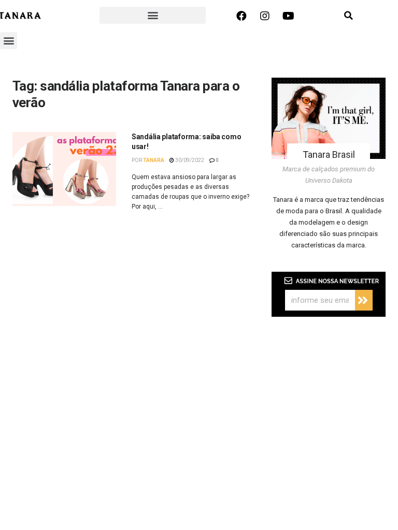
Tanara (153, 160)
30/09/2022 (189, 160)
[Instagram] (264, 16)
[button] (153, 15)
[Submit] (364, 300)
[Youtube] (288, 16)
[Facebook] (241, 16)
